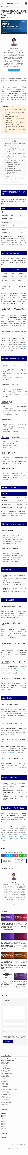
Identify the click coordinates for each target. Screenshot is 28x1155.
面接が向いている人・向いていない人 (14, 178)
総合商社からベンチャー (6, 1070)
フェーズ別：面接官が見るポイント (13, 148)
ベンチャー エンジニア (6, 1078)
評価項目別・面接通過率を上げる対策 (14, 160)
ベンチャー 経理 (4, 1083)
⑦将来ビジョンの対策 (12, 174)
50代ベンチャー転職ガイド (17, 767)
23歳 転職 (3, 1116)
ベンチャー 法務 (4, 1081)
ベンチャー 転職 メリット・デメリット (10, 1089)
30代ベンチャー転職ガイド (9, 734)
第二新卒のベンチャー (6, 1062)
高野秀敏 (14, 882)
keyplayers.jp (14, 70)
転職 (4, 17)
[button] (3, 855)
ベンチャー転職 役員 (5, 1099)
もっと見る (14, 181)
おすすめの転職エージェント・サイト (9, 1058)
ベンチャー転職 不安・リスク (8, 1092)
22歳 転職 (3, 1115)
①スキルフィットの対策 (12, 162)
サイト (4, 1031)
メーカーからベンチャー (6, 1068)
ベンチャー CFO (5, 1088)
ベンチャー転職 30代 (6, 1101)
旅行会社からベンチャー (6, 1067)
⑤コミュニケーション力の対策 (14, 170)
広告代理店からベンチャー (7, 1063)
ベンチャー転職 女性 (5, 1094)
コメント (5, 1004)
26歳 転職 (3, 1121)
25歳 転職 (3, 1120)
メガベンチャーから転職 (6, 1073)
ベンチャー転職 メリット (7, 1104)
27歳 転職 (3, 1123)
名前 (4, 1021)
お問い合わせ (23, 1144)
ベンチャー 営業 (4, 1080)
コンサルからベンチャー (6, 1065)
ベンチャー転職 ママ (5, 1091)
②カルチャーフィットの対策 (13, 164)
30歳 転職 (3, 1128)
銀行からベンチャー (5, 1075)
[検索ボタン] (2, 4)
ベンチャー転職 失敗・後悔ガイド (11, 838)
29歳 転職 (3, 1126)
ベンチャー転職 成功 (5, 1097)
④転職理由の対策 (11, 168)
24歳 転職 (3, 1118)
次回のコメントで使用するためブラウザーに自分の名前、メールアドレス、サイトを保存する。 (14, 1037)
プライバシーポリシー (6, 1144)
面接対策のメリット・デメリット (13, 176)
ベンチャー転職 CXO (6, 1102)
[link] (14, 904)
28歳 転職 (3, 1124)
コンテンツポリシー (16, 1144)
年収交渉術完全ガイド (8, 673)
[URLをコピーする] (25, 855)
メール (4, 1026)
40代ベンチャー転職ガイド (9, 752)
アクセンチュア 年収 (5, 1139)
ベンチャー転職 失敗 (5, 1086)
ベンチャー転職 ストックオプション (9, 1096)
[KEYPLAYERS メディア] (14, 4)
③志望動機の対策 (11, 166)
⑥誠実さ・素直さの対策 (12, 172)
